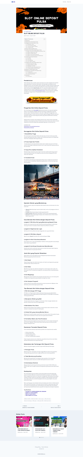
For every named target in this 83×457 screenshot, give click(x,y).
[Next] (65, 426)
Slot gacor (35, 400)
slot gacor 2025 (40, 400)
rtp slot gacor (41, 398)
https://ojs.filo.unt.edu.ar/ (29, 127)
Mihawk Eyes (21, 432)
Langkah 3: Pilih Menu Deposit (32, 53)
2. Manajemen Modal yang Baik (32, 64)
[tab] (39, 437)
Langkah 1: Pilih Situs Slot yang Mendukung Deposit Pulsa (36, 51)
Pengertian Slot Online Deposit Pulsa (31, 41)
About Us (69, 1)
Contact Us (41, 448)
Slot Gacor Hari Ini (48, 400)
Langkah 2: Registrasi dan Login (32, 52)
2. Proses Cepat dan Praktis (31, 45)
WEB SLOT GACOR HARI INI (30, 394)
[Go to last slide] (17, 426)
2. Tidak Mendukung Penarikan (32, 72)
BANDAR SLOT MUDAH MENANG (31, 392)
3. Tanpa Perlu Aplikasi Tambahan (32, 46)
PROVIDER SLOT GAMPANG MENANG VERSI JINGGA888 (36, 391)
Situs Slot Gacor (48, 398)
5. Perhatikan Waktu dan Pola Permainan (33, 68)
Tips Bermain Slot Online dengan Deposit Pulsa (33, 62)
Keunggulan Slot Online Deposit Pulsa (31, 43)
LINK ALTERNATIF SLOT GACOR (31, 395)
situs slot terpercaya (28, 400)
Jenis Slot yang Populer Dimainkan (31, 56)
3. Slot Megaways (30, 60)
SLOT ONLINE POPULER (27, 31)
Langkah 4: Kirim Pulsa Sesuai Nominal (33, 54)
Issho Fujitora (27, 35)
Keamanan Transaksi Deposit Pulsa (31, 69)
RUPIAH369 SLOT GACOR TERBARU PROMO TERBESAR (58, 430)
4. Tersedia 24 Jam (30, 47)
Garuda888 (36, 110)
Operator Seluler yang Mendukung (31, 48)
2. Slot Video (29, 59)
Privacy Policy (37, 447)
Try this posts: (29, 76)
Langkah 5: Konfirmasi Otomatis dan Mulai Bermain (35, 55)
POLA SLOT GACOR (34, 398)
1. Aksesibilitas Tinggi (30, 44)
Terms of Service (45, 447)
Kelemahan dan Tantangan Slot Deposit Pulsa (33, 70)
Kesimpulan (28, 75)
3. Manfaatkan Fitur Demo (31, 65)
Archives (64, 1)
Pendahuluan (27, 40)
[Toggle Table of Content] (44, 39)
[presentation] (24, 421)
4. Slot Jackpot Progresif (31, 61)
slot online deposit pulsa (40, 90)
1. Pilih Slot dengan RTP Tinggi (31, 63)
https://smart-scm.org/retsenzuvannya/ (32, 126)
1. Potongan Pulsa (30, 71)
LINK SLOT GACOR (27, 398)
